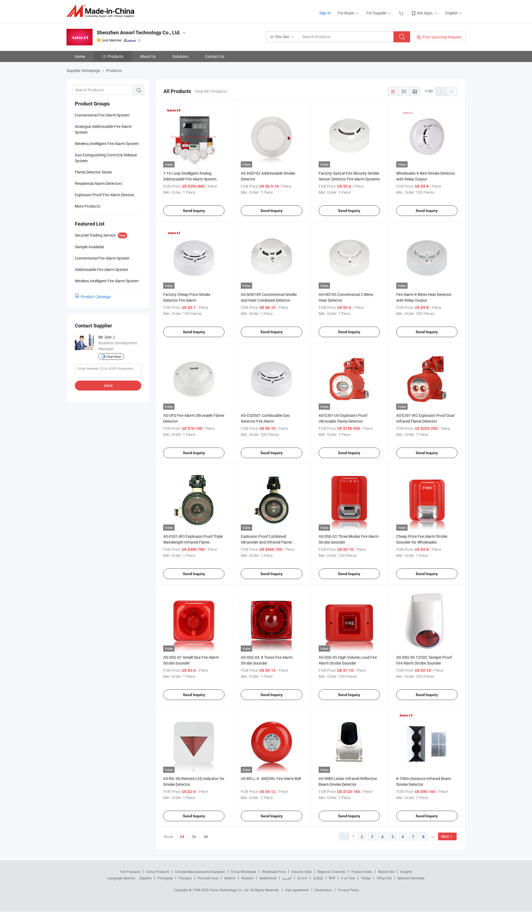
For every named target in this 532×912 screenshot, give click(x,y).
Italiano (230, 878)
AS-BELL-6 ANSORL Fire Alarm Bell (271, 778)
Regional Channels (332, 871)
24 (182, 837)
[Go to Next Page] (451, 91)
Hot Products (130, 871)
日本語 (318, 878)
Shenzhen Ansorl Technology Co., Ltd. (139, 32)
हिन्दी (332, 878)
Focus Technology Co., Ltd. (229, 890)
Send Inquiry (194, 210)
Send (108, 385)
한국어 (302, 878)
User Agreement (297, 890)
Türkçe (365, 878)
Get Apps (424, 12)
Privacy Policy (348, 890)
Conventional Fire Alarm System (102, 115)
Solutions (180, 56)
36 (194, 836)
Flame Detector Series (93, 172)
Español (145, 878)
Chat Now (113, 356)
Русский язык (208, 878)
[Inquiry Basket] (402, 12)
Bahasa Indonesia (411, 878)
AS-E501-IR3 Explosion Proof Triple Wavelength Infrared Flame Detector (193, 542)
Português (165, 878)
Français (185, 878)
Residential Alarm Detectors (98, 183)
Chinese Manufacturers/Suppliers (200, 871)
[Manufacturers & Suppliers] (102, 10)
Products (115, 56)
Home (80, 56)
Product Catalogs (96, 296)
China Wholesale (243, 871)
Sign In (325, 12)
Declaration (323, 890)
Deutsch (247, 878)
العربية (286, 878)
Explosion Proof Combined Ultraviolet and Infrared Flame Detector (266, 542)
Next (445, 836)
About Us (148, 56)
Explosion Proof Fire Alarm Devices (104, 194)
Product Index (361, 871)
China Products (157, 871)
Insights (406, 871)
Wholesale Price (274, 871)
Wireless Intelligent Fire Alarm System (107, 143)
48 (206, 836)
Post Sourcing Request (442, 37)
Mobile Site (386, 871)
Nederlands (268, 878)
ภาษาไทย (348, 878)
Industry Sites (301, 871)
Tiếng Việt (384, 878)
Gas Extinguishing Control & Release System (106, 157)
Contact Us (214, 56)
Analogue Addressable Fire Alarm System (103, 129)
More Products (87, 206)
